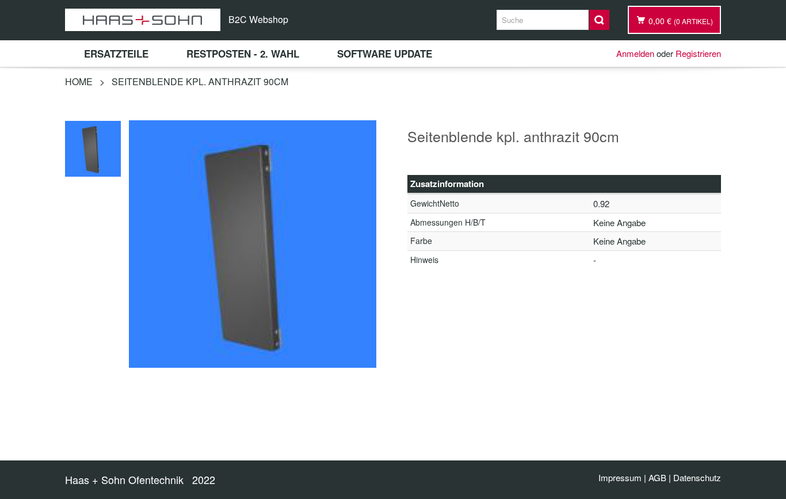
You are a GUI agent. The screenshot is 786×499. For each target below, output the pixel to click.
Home (79, 81)
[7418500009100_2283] (93, 147)
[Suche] (599, 20)
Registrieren (698, 53)
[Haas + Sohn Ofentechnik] (142, 20)
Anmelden (635, 53)
